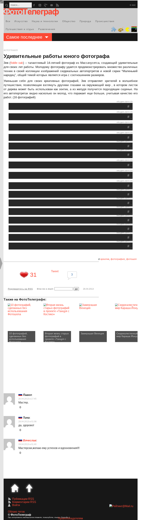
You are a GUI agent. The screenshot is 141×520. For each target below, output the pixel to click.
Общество (68, 21)
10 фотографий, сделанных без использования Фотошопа (18, 337)
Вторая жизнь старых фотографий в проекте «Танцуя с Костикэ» (57, 337)
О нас (133, 5)
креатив (104, 259)
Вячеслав (29, 440)
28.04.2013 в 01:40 (27, 444)
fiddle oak (16, 62)
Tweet (54, 271)
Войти (16, 505)
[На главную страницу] (15, 488)
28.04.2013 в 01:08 (27, 421)
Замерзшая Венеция (92, 333)
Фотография (11, 50)
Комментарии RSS (24, 502)
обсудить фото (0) (125, 102)
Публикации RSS (23, 498)
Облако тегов (16, 511)
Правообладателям (70, 518)
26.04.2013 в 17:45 (27, 399)
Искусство (21, 21)
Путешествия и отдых (20, 29)
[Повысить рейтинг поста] (24, 274)
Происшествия (105, 21)
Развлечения (46, 29)
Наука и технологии (45, 21)
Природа (85, 21)
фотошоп (131, 259)
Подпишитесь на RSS (20, 289)
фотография (118, 259)
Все (8, 21)
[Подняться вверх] (29, 488)
